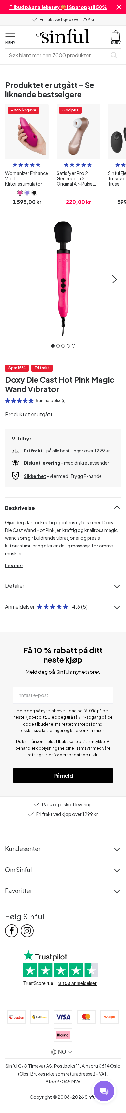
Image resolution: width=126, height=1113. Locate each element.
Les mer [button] (14, 565)
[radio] (15, 165)
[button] (118, 7)
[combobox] (57, 55)
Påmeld (63, 775)
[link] (20, 193)
